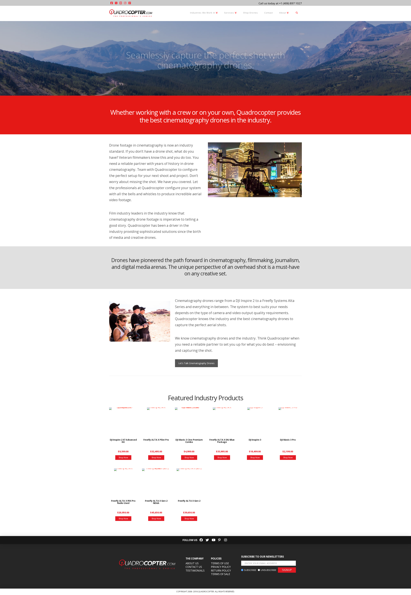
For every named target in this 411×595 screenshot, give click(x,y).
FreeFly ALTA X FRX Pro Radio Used (123, 502)
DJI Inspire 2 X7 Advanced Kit (123, 440)
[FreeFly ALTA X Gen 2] (189, 481)
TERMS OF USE (220, 563)
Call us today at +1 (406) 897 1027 (280, 3)
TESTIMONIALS (195, 570)
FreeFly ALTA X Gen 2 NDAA (156, 502)
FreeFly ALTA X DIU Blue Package (222, 440)
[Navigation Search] (297, 13)
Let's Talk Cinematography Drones (196, 363)
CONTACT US (194, 567)
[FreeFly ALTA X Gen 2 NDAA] (156, 481)
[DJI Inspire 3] (255, 420)
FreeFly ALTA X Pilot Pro (156, 439)
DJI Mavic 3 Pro (288, 439)
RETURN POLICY (221, 570)
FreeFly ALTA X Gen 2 (189, 500)
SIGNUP (287, 570)
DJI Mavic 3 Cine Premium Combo (189, 440)
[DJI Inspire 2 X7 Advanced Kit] (123, 420)
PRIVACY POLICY (221, 567)
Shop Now (123, 457)
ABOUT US (192, 563)
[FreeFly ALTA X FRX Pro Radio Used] (123, 481)
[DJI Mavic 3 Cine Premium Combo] (189, 420)
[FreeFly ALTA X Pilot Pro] (156, 420)
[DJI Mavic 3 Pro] (288, 420)
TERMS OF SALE (220, 574)
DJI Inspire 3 (255, 439)
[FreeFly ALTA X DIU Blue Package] (222, 420)
